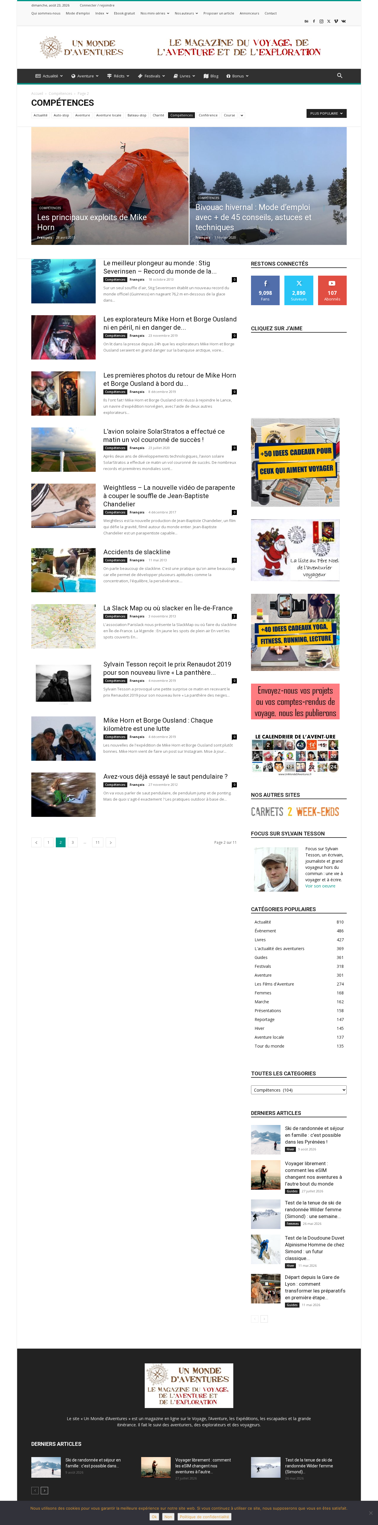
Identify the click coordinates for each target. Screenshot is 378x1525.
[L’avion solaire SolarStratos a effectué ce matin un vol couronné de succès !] (63, 449)
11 (98, 842)
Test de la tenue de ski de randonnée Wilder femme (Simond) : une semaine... (313, 1209)
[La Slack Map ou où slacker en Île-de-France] (63, 626)
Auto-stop (61, 115)
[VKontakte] (343, 21)
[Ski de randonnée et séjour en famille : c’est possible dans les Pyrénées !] (266, 1140)
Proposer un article (218, 13)
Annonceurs (249, 13)
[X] (328, 21)
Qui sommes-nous (45, 13)
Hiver (290, 1149)
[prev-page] (36, 842)
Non (168, 1516)
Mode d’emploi (78, 13)
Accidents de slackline (136, 552)
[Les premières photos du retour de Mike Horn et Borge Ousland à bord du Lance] (63, 393)
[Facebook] (314, 21)
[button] (340, 76)
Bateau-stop (137, 115)
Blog (214, 76)
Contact (271, 13)
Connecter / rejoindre (97, 5)
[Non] (371, 1513)
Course (229, 115)
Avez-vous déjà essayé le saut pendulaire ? (165, 776)
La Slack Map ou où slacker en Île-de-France (168, 608)
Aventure (85, 76)
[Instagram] (321, 21)
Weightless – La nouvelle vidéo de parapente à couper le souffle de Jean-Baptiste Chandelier (169, 496)
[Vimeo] (336, 21)
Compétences (60, 93)
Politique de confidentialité (204, 1516)
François (44, 237)
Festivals (152, 76)
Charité (158, 115)
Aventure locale (108, 115)
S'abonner (332, 278)
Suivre (299, 278)
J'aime (265, 278)
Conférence (208, 115)
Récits (119, 76)
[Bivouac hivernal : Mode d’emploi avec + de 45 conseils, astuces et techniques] (268, 195)
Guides (292, 1191)
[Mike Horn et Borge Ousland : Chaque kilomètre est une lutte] (63, 738)
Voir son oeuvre (320, 886)
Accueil (37, 93)
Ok (154, 1516)
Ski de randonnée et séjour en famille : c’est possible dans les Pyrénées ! (314, 1135)
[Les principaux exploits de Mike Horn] (110, 189)
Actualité (50, 76)
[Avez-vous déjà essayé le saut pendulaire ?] (63, 795)
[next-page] (111, 842)
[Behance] (306, 21)
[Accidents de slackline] (63, 570)
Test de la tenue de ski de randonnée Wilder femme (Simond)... (309, 1466)
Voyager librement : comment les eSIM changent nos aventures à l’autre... (203, 1466)
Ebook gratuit (124, 13)
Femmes (293, 1224)
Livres (185, 76)
